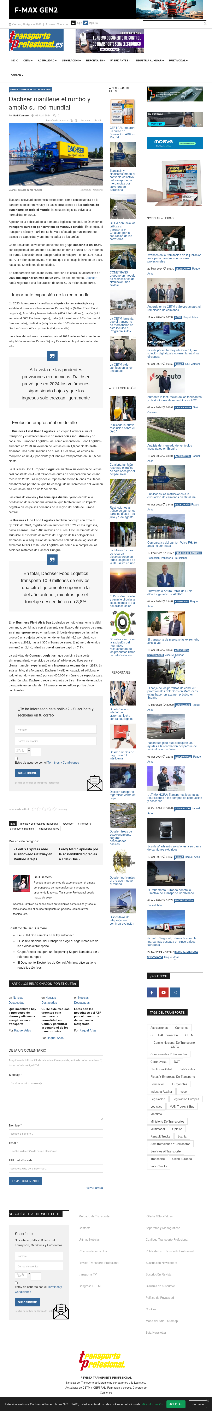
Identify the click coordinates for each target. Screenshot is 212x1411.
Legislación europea (186, 1099)
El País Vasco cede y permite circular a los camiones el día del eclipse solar (122, 601)
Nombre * (15, 1125)
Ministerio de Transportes (167, 1121)
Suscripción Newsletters (161, 1263)
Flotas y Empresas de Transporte (30, 89)
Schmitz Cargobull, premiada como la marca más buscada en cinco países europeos (171, 941)
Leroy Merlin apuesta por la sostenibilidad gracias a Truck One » (78, 854)
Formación (158, 1084)
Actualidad (46, 60)
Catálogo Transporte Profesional (167, 1239)
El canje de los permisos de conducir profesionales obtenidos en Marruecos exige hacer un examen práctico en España (172, 692)
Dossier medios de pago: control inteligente (122, 755)
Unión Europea (182, 1159)
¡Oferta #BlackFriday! (159, 1216)
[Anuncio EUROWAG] (175, 119)
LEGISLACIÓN (183, 268)
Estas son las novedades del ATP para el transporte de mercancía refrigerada (87, 1016)
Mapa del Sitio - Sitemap (162, 1321)
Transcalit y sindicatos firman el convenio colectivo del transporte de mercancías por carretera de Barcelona (122, 180)
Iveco (183, 1091)
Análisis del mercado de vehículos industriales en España (169, 446)
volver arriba (95, 1187)
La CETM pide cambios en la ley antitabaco (45, 935)
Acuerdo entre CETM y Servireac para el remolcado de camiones (174, 308)
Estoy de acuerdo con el (47, 762)
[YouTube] (164, 992)
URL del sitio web (20, 1160)
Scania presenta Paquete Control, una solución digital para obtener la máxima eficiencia (173, 353)
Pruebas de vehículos (93, 1251)
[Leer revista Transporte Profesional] (175, 183)
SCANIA (179, 364)
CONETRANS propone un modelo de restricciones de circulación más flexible (122, 278)
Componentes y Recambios (169, 1054)
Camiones (181, 1027)
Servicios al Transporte (166, 1151)
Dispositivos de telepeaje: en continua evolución (122, 920)
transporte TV (88, 1274)
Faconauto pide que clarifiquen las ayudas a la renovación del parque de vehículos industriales (172, 746)
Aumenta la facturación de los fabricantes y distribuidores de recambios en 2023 (174, 398)
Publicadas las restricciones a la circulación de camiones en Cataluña (171, 495)
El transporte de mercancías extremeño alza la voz (173, 640)
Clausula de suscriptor (160, 1286)
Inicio (14, 60)
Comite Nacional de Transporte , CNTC (175, 1044)
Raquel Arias (22, 1030)
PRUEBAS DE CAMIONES (188, 553)
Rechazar (198, 1404)
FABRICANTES (182, 456)
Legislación (70, 60)
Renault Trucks (160, 1136)
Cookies (151, 1309)
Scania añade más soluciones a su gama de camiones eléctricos (174, 847)
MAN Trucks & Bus (182, 1106)
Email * (13, 1143)
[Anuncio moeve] (175, 143)
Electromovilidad (161, 1069)
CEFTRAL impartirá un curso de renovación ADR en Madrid (122, 132)
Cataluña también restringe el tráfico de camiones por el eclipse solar (122, 469)
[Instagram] (175, 992)
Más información (152, 1404)
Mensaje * (15, 1075)
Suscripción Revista (158, 1274)
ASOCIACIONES (183, 407)
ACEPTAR (176, 1404)
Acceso (50, 24)
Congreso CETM (90, 1286)
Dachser (91, 278)
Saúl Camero (21, 115)
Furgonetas (179, 1084)
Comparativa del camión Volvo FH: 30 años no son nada (172, 544)
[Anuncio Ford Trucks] (106, 9)
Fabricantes (119, 60)
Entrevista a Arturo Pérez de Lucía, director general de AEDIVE (170, 592)
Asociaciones (159, 1027)
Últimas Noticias (89, 1239)
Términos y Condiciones (63, 762)
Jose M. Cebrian (174, 655)
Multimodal (177, 60)
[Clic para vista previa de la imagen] (56, 153)
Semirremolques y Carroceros (170, 1144)
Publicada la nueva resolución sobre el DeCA (122, 428)
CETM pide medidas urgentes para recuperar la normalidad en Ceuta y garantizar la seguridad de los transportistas (55, 1020)
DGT (177, 1061)
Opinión (16, 75)
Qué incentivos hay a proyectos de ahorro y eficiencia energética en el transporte (22, 1016)
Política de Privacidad (160, 1297)
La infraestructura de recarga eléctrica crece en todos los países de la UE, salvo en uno (122, 556)
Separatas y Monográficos (163, 1228)
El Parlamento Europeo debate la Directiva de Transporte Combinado (170, 891)
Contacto (62, 24)
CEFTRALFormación (164, 1035)
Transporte (86, 823)
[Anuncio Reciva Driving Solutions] (175, 94)
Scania (182, 1136)
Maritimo (156, 1114)
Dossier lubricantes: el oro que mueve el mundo (123, 880)
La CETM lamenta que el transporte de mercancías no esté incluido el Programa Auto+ (122, 324)
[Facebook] (152, 992)
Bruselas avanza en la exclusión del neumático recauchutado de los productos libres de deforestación (123, 647)
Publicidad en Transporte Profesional (170, 1251)
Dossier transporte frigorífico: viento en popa (123, 795)
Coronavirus (158, 1061)
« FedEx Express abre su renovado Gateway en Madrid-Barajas (32, 854)
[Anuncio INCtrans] (139, 41)
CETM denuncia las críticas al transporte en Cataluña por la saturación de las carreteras (122, 231)
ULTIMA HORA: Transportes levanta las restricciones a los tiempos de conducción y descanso (174, 797)
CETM (26, 60)
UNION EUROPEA (184, 900)
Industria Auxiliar (149, 60)
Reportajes (94, 60)
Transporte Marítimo (23, 828)
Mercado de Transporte (94, 1216)
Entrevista (181, 601)
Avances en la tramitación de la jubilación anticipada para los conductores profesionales (174, 258)
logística (156, 1106)
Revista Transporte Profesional (99, 1263)
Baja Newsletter (156, 1332)
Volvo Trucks (159, 1166)
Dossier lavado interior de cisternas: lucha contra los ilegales (121, 714)
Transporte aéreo (49, 828)
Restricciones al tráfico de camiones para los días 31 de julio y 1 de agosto (122, 512)
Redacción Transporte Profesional (167, 558)
